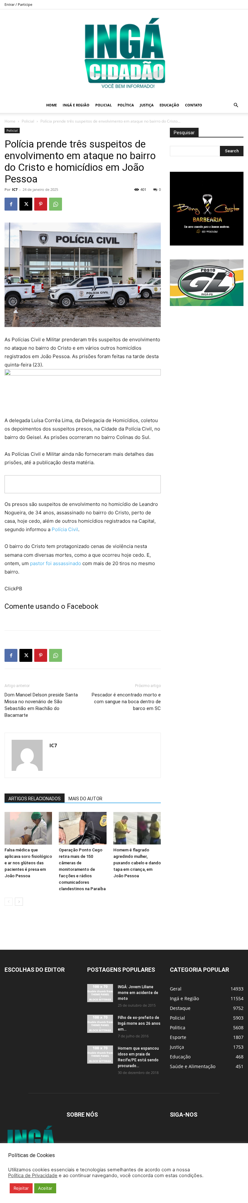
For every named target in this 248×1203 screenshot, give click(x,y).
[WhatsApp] (55, 204)
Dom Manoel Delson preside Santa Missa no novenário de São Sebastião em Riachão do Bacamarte (41, 705)
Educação (169, 105)
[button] (235, 105)
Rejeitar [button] (21, 1188)
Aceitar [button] (45, 1188)
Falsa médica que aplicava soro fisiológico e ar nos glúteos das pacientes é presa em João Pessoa (28, 863)
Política (126, 105)
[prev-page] (9, 902)
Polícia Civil (65, 529)
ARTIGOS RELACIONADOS (34, 798)
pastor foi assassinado (55, 563)
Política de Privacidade (32, 1175)
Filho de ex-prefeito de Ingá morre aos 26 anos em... (139, 1023)
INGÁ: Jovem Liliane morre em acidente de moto (138, 993)
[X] (25, 204)
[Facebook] (11, 204)
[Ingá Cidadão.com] (124, 53)
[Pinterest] (40, 204)
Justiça (147, 105)
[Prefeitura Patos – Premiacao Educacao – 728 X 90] (83, 484)
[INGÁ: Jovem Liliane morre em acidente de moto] (100, 993)
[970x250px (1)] (83, 389)
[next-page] (19, 902)
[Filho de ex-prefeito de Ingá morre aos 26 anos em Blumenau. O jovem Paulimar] (100, 1024)
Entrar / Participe (18, 4)
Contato (193, 105)
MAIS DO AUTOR (85, 798)
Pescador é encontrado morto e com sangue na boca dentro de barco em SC (126, 701)
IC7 (14, 189)
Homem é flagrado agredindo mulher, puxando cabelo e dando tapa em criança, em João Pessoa (137, 863)
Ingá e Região (76, 105)
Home (51, 105)
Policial (103, 105)
